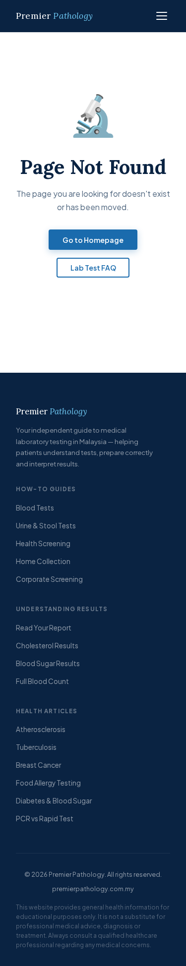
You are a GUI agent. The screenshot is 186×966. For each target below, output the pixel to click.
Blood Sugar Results (48, 663)
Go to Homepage (93, 239)
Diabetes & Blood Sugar (54, 800)
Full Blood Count (42, 681)
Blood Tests (35, 508)
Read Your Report (43, 628)
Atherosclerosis (40, 729)
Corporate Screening (49, 579)
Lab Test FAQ (93, 267)
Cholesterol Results (47, 645)
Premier (54, 15)
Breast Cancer (38, 765)
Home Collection (43, 561)
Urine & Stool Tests (46, 525)
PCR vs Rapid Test (44, 818)
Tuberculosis (36, 747)
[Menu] (161, 16)
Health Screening (43, 543)
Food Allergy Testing (48, 783)
